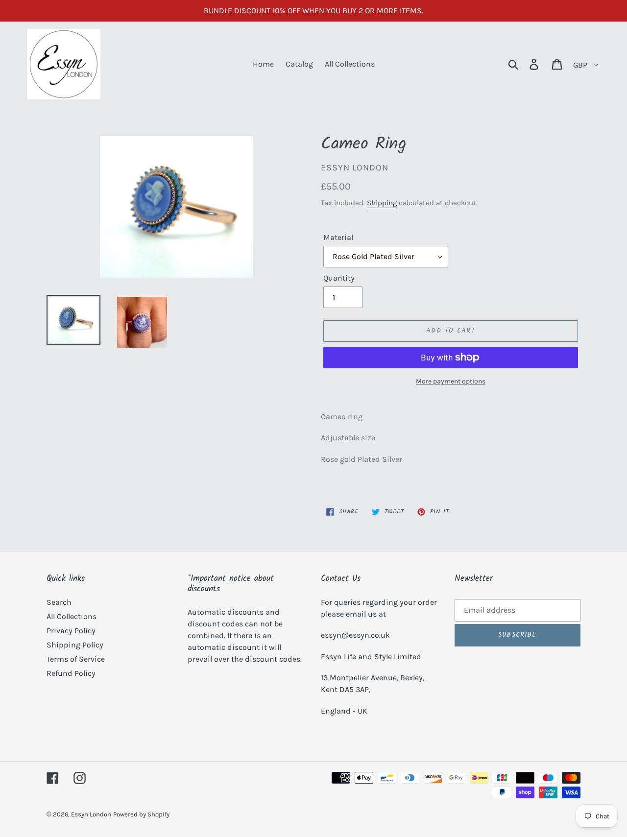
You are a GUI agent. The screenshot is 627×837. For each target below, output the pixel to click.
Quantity (339, 278)
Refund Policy (71, 673)
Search (59, 602)
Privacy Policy (71, 630)
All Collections (71, 616)
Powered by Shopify (141, 814)
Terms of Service (76, 659)
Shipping (382, 202)
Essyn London (91, 814)
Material (338, 237)
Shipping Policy (75, 644)
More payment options (450, 381)
